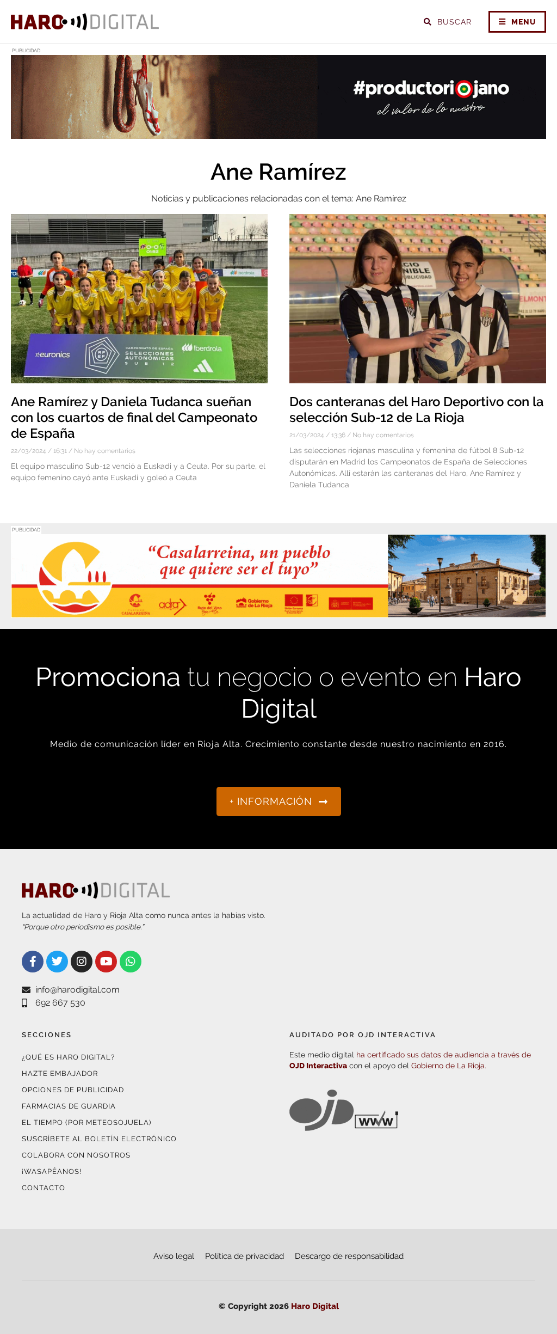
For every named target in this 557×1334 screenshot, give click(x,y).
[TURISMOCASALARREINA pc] (278, 611)
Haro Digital (315, 1306)
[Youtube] (106, 961)
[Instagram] (81, 961)
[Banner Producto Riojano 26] (278, 132)
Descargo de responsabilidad (349, 1256)
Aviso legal (173, 1256)
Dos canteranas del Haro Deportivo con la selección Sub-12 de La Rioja (416, 409)
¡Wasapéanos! (52, 1171)
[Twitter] (57, 961)
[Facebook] (33, 961)
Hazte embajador (60, 1073)
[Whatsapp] (130, 961)
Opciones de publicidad (73, 1090)
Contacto (43, 1188)
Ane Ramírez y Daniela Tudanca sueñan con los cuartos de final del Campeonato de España (134, 417)
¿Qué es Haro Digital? (68, 1057)
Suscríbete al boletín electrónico (99, 1139)
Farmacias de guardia (69, 1106)
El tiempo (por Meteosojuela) (86, 1122)
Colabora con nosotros (76, 1155)
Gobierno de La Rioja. (448, 1065)
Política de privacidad (244, 1256)
